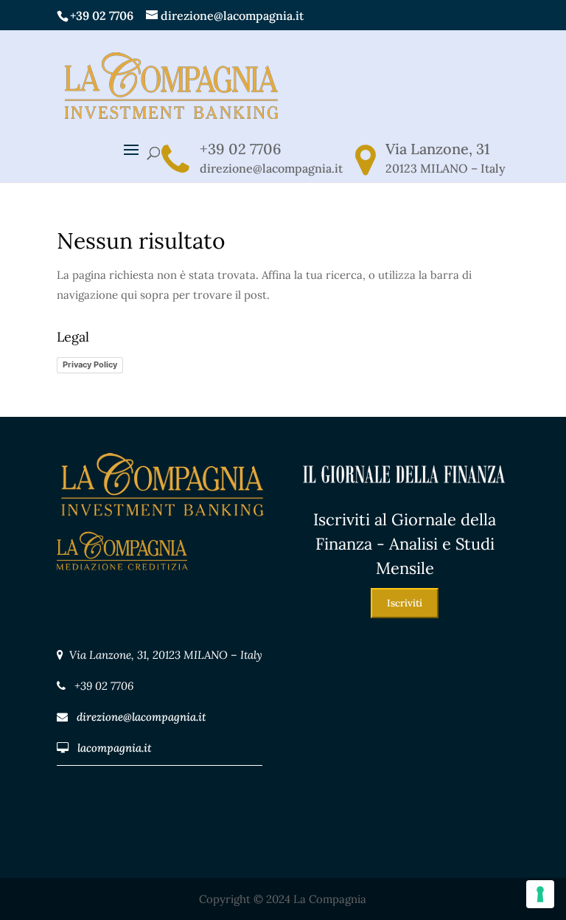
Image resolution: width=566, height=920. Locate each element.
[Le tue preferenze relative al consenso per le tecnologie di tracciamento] (540, 894)
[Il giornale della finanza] (404, 498)
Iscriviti (404, 603)
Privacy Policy (90, 364)
